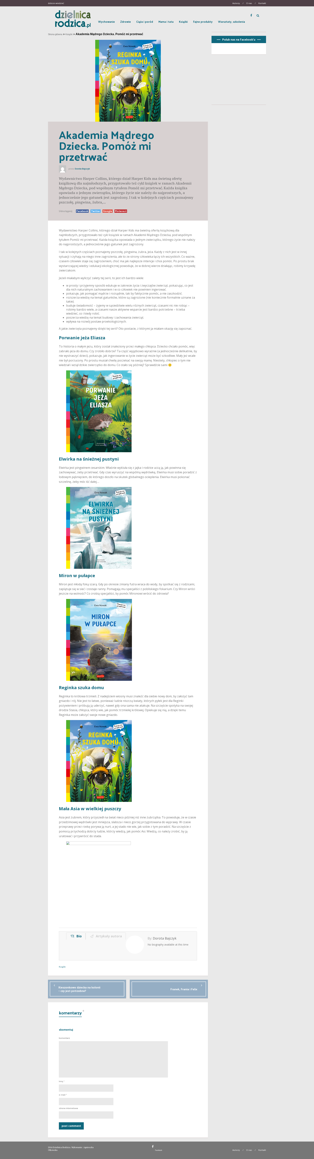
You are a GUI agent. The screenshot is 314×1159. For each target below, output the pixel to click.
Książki (183, 21)
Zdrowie (125, 21)
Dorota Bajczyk (82, 168)
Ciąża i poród (144, 21)
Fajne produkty (203, 21)
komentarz (64, 1038)
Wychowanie (106, 21)
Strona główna (55, 34)
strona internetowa (68, 1108)
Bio (78, 936)
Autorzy (236, 3)
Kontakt (262, 3)
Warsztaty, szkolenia (231, 21)
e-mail (63, 1095)
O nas (249, 3)
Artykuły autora (108, 936)
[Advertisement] (239, 81)
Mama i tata (166, 21)
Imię (62, 1081)
